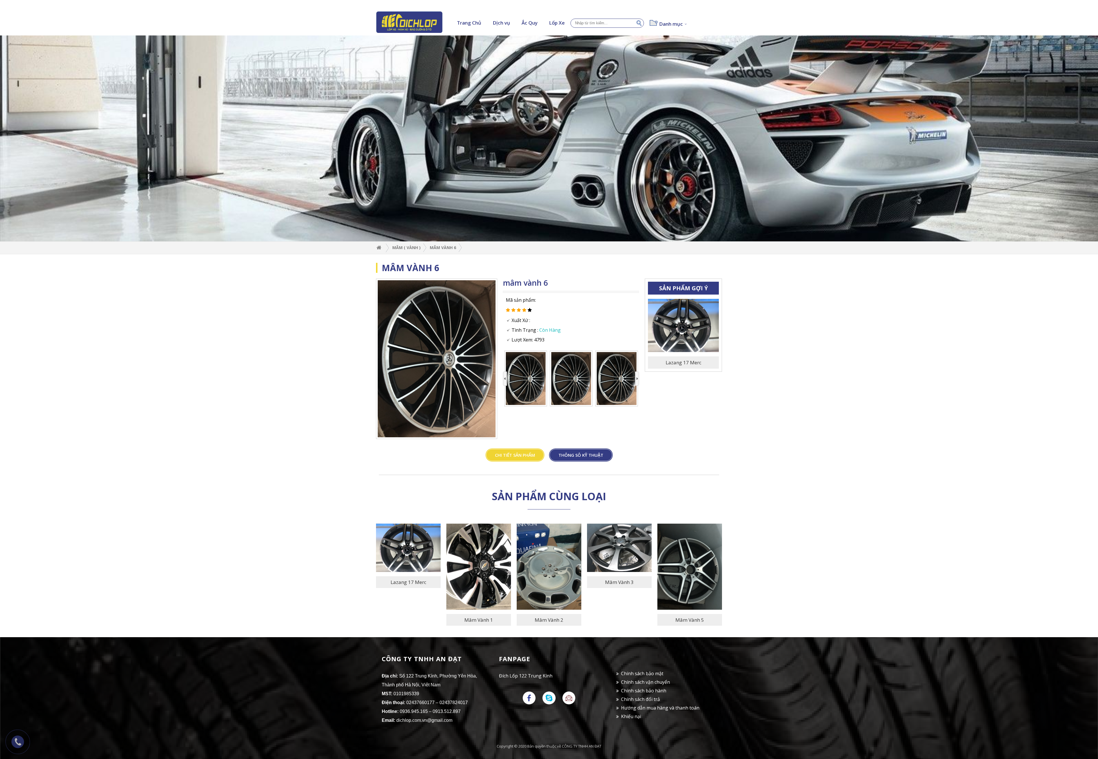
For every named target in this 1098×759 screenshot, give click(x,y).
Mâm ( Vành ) (406, 247)
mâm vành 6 (443, 247)
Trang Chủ (469, 22)
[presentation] (505, 378)
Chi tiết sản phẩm (515, 455)
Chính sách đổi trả (640, 699)
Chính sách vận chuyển (645, 682)
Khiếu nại (631, 716)
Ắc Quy (530, 22)
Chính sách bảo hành (643, 691)
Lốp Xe (557, 22)
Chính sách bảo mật (642, 673)
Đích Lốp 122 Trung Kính (525, 676)
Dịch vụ (501, 22)
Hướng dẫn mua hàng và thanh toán (660, 708)
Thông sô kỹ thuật (580, 455)
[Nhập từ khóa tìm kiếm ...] (640, 22)
